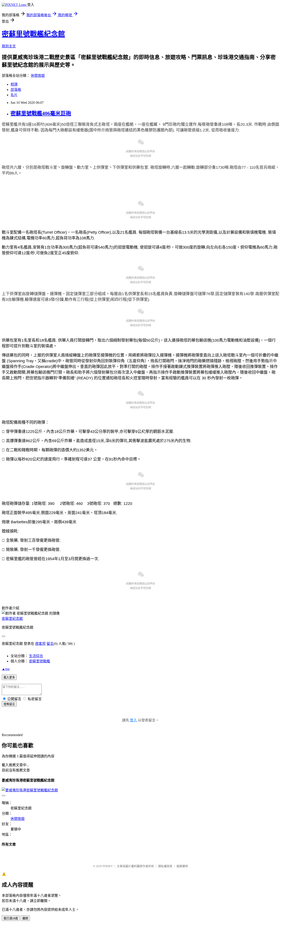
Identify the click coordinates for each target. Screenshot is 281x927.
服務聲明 (182, 866)
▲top (6, 669)
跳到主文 (9, 46)
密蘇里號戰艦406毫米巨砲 (41, 113)
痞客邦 (40, 643)
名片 (14, 95)
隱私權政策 (165, 866)
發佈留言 (9, 704)
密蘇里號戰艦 (39, 661)
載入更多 (9, 677)
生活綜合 (36, 656)
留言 (50, 643)
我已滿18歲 (11, 918)
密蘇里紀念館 (12, 618)
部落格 (16, 89)
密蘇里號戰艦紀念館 (33, 34)
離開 (25, 918)
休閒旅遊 (38, 75)
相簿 (14, 84)
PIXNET (108, 866)
